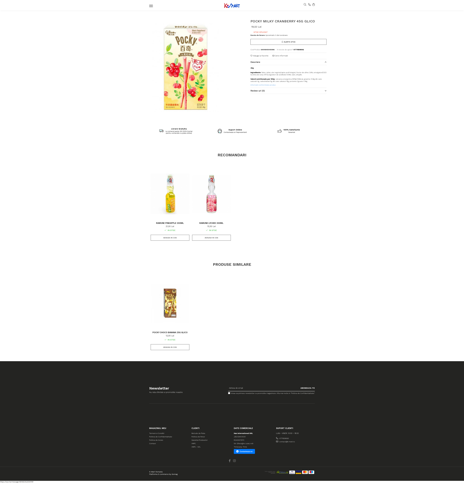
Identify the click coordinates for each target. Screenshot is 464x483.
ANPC (194, 443)
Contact (152, 443)
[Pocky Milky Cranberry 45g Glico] (185, 67)
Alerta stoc (290, 42)
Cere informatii (281, 56)
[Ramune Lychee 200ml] (211, 194)
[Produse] (151, 6)
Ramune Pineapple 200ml (170, 223)
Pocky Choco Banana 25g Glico (170, 332)
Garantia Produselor (200, 440)
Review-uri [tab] (257, 91)
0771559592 (284, 438)
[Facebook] (230, 461)
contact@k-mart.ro (287, 442)
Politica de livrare (156, 440)
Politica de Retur (198, 437)
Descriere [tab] (255, 62)
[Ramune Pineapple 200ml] (170, 194)
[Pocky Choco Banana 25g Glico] (170, 303)
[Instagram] (234, 461)
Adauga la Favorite (260, 56)
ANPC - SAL (196, 447)
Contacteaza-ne (246, 451)
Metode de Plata (198, 433)
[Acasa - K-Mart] (232, 5)
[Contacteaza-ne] (309, 4)
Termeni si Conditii (156, 433)
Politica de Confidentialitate (160, 437)
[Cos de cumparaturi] (313, 4)
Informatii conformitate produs (263, 85)
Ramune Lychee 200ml (211, 223)
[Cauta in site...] (305, 4)
